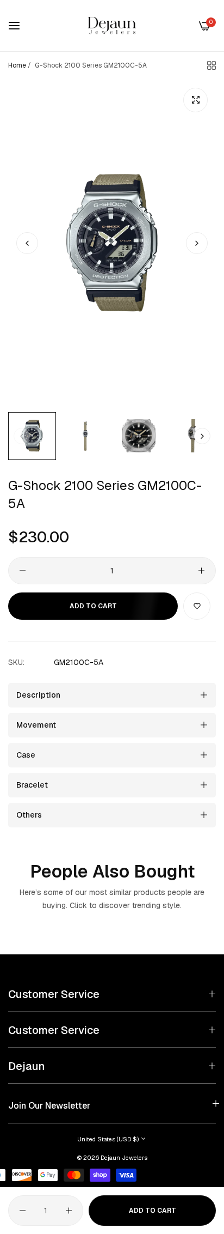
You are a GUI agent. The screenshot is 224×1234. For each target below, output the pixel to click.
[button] (197, 243)
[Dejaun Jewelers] (112, 25)
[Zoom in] (195, 100)
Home (17, 65)
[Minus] (22, 570)
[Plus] (201, 570)
